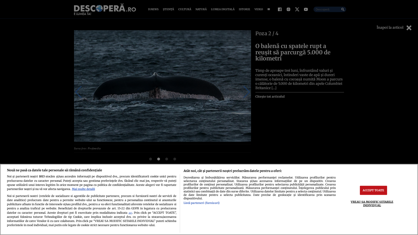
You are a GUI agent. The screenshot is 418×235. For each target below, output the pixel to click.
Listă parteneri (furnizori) (202, 203)
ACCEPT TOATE (373, 190)
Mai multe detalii (83, 189)
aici (130, 213)
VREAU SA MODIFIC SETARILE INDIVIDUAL (372, 203)
